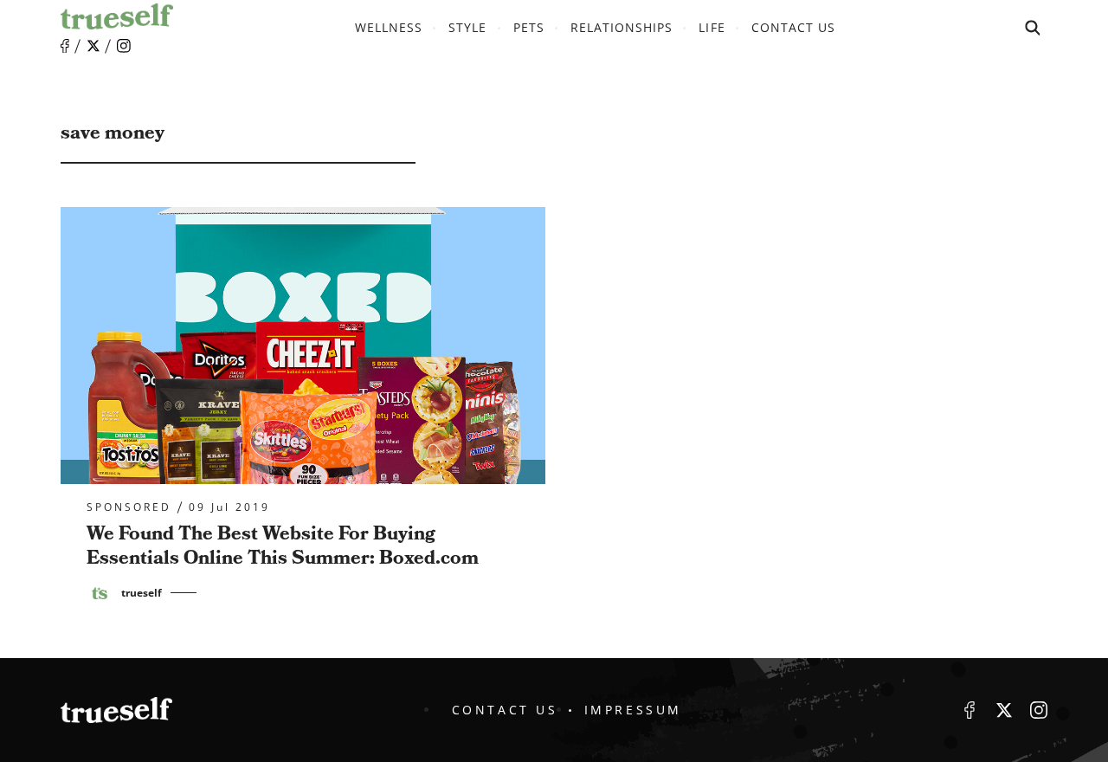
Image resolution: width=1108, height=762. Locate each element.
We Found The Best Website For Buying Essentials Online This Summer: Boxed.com (283, 546)
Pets (528, 27)
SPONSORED (129, 507)
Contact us (793, 27)
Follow (93, 46)
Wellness (388, 27)
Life (712, 27)
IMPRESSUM (633, 709)
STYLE (467, 27)
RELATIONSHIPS (621, 27)
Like (65, 46)
